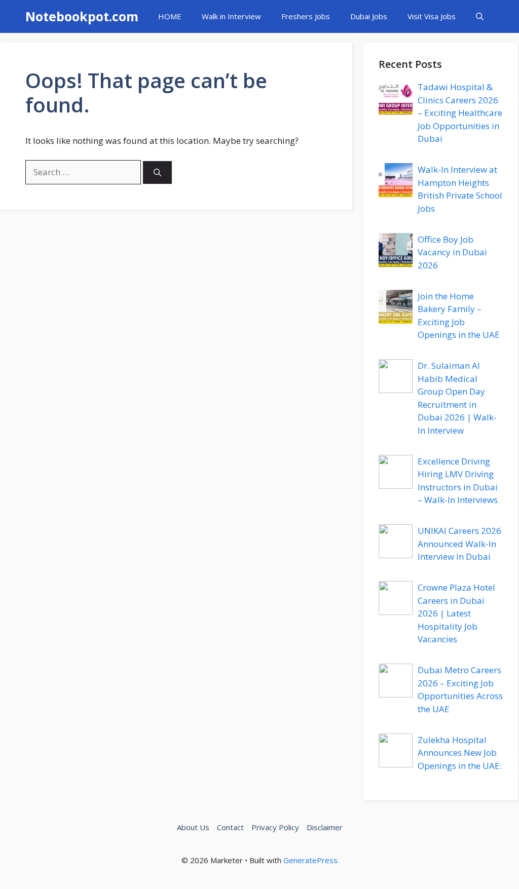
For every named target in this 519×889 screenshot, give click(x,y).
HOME (169, 16)
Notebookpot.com (81, 16)
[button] (480, 16)
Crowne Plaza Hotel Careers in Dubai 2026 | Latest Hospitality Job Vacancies (456, 613)
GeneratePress (310, 860)
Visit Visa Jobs (431, 16)
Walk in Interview (231, 16)
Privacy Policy (275, 827)
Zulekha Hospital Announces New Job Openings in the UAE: (460, 752)
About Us (193, 827)
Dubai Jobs (368, 16)
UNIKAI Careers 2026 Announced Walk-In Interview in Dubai (459, 543)
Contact (230, 827)
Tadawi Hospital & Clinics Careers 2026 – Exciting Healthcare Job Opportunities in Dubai (460, 112)
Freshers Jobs (305, 16)
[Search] (157, 172)
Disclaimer (325, 827)
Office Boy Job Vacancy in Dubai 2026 (452, 252)
